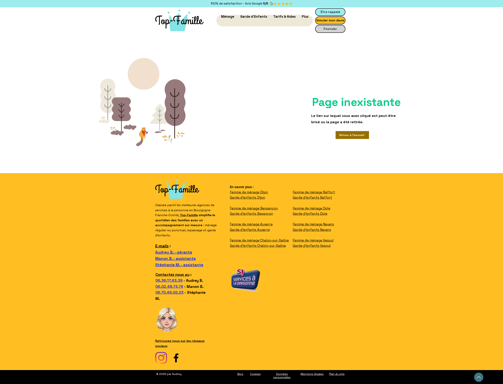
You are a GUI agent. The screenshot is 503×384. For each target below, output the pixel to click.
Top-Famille (189, 215)
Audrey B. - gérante (173, 252)
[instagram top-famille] (161, 358)
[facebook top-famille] (176, 358)
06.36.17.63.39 (169, 280)
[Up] (478, 377)
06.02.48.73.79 (169, 286)
